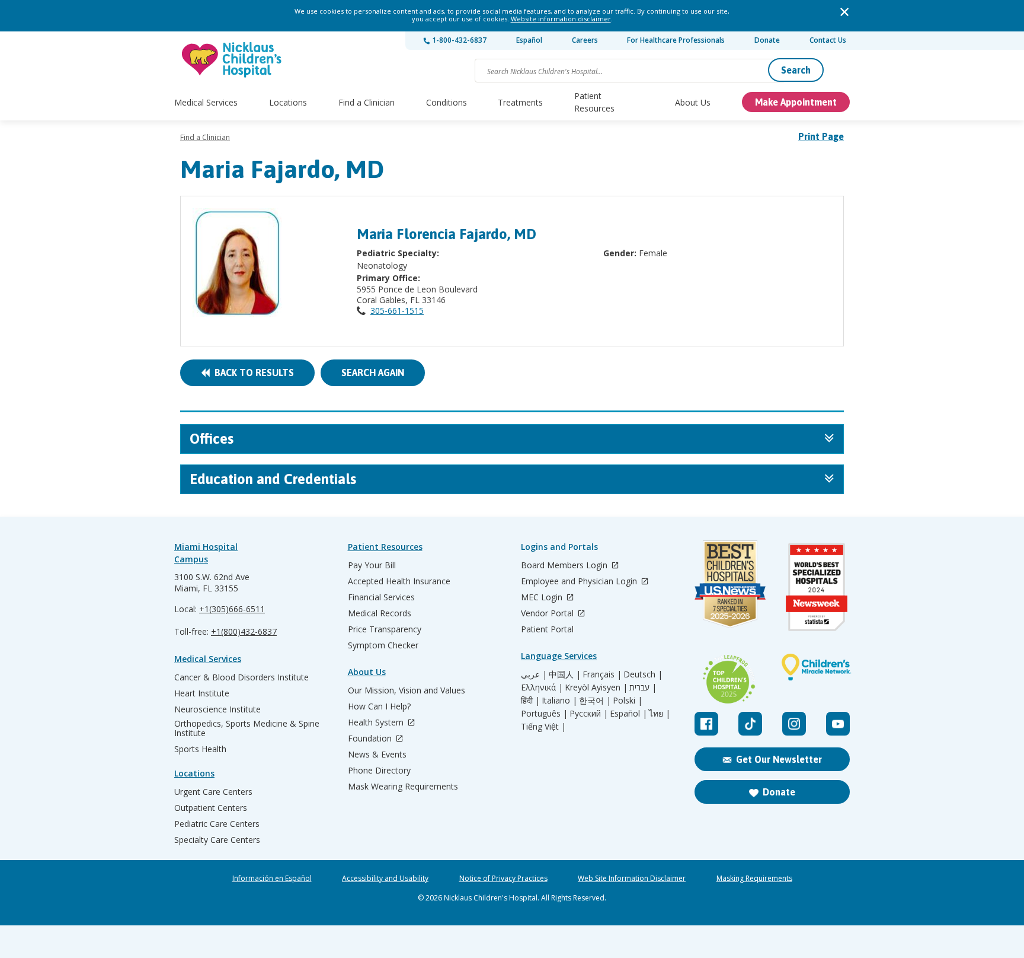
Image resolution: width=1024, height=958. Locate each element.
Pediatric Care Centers (217, 824)
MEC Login (543, 598)
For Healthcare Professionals (676, 40)
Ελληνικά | (542, 687)
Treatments (520, 102)
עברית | (643, 687)
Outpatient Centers (210, 808)
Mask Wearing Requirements (403, 786)
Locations (288, 102)
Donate (767, 40)
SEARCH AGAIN (372, 372)
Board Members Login (565, 566)
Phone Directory (379, 770)
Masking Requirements (754, 878)
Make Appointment (796, 102)
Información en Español (272, 878)
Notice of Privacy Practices (503, 878)
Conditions (446, 102)
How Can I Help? (379, 706)
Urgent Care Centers (213, 792)
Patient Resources (594, 102)
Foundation (371, 739)
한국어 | (595, 700)
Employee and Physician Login (580, 582)
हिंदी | (530, 700)
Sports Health (200, 749)
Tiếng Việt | (543, 726)
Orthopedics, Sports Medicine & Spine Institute (246, 728)
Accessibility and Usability (385, 878)
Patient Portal (547, 629)
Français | (602, 674)
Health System (377, 723)
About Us (693, 102)
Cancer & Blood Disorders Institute (241, 677)
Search (796, 70)
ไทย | (659, 713)
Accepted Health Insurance (399, 581)
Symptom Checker (383, 645)
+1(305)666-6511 (232, 609)
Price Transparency (384, 629)
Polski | (627, 700)
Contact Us (827, 40)
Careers (585, 40)
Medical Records (379, 613)
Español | (628, 713)
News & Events (377, 754)
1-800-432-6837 (458, 40)
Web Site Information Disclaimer (632, 878)
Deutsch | (643, 674)
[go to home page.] (232, 59)
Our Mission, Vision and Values (406, 690)
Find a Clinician (366, 102)
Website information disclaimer (561, 18)
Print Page (821, 136)
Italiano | (559, 700)
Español (529, 40)
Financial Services (381, 597)
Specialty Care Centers (217, 840)
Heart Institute (201, 693)
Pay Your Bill (372, 565)
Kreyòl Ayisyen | (596, 687)
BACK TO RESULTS (252, 372)
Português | (544, 713)
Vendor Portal (548, 614)
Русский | (588, 713)
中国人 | (565, 674)
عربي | (534, 674)
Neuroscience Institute (217, 709)
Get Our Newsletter (779, 759)
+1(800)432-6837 (244, 631)
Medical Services (206, 102)
